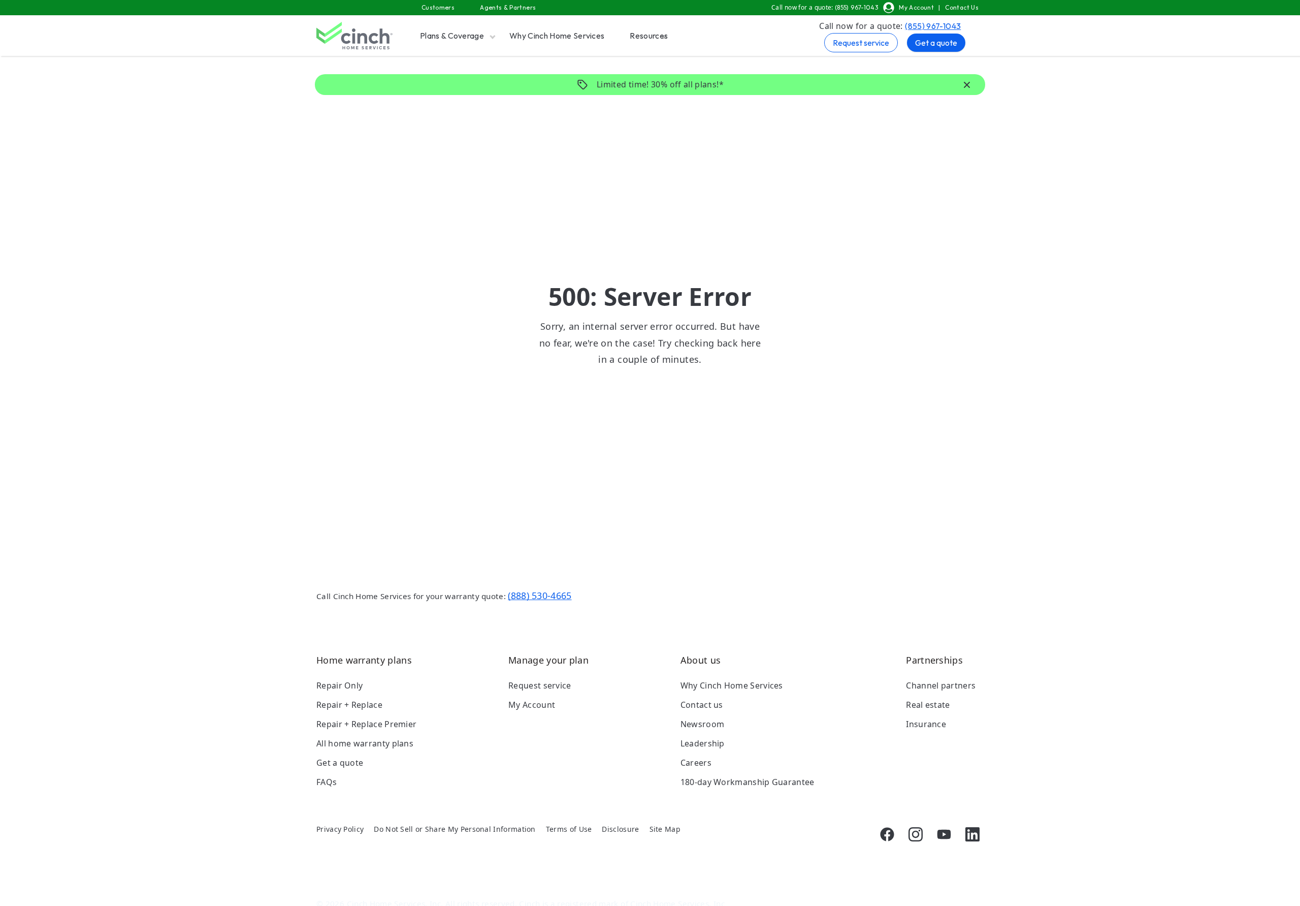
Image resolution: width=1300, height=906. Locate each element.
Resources (649, 35)
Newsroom (702, 724)
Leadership (702, 743)
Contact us (701, 704)
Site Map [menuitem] (664, 829)
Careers (695, 762)
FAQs (326, 782)
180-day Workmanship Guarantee (747, 782)
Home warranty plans (364, 660)
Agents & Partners (508, 7)
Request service (861, 43)
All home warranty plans (364, 743)
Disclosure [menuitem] (620, 829)
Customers (437, 7)
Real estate (928, 704)
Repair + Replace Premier (366, 724)
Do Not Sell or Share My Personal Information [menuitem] (454, 829)
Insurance (926, 724)
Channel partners (941, 685)
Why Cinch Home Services (556, 35)
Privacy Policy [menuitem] (340, 829)
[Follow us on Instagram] (915, 834)
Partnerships (934, 660)
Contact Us (962, 7)
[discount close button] (967, 85)
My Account (916, 7)
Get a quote (936, 43)
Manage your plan (548, 660)
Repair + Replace (349, 704)
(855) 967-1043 (933, 26)
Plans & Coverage (452, 35)
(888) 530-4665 (539, 595)
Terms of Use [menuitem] (569, 829)
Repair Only (339, 685)
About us (700, 660)
